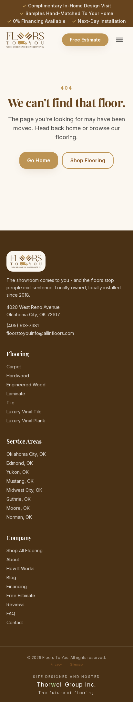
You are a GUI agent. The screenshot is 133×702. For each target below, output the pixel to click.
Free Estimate (85, 39)
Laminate (15, 393)
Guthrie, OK (18, 499)
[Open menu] (119, 40)
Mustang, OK (20, 481)
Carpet (13, 366)
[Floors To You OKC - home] (25, 40)
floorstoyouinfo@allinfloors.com (40, 333)
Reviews (15, 604)
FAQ (10, 613)
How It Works (20, 568)
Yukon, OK (17, 472)
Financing (16, 586)
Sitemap (76, 664)
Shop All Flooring (24, 550)
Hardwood (17, 375)
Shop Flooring (87, 160)
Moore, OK (18, 508)
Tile (10, 402)
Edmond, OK (19, 463)
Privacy (56, 664)
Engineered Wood (26, 384)
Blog (11, 577)
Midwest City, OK (24, 490)
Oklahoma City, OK (26, 454)
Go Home (38, 160)
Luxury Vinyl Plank (25, 420)
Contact (14, 622)
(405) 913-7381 (22, 325)
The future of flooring (66, 692)
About (12, 559)
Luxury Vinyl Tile (24, 411)
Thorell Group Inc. (66, 684)
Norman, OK (19, 517)
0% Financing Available (39, 21)
